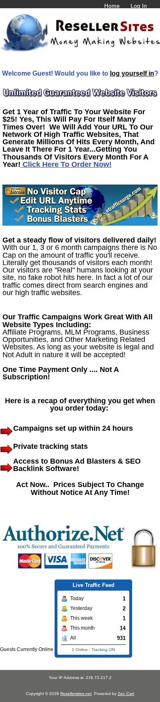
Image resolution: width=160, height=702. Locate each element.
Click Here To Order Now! (66, 164)
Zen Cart (126, 693)
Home (112, 5)
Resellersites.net (75, 693)
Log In (138, 5)
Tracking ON (103, 649)
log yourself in (132, 73)
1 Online (80, 649)
